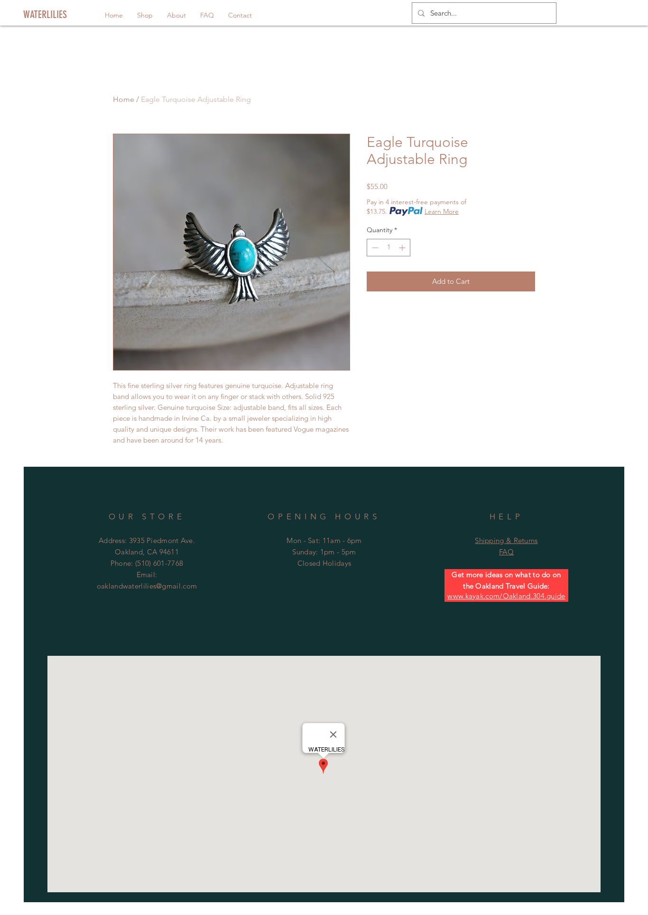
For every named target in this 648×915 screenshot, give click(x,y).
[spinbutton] (388, 247)
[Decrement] (374, 247)
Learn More (442, 211)
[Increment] (403, 247)
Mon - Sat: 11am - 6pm (324, 540)
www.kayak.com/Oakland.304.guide (506, 595)
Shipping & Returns (506, 540)
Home (123, 99)
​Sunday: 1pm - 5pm (324, 551)
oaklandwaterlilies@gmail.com (147, 585)
